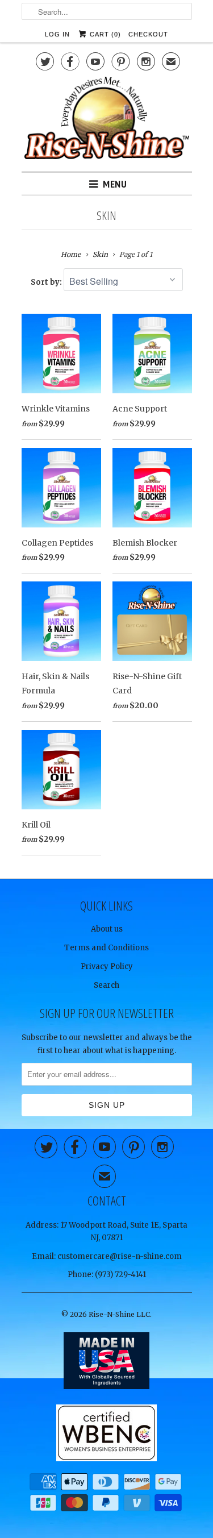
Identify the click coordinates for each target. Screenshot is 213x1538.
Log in (57, 34)
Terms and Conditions (106, 948)
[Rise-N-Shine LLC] (106, 120)
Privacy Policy (107, 966)
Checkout (148, 34)
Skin (106, 215)
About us (107, 929)
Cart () (104, 34)
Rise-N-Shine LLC (119, 1314)
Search (106, 985)
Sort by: (47, 282)
